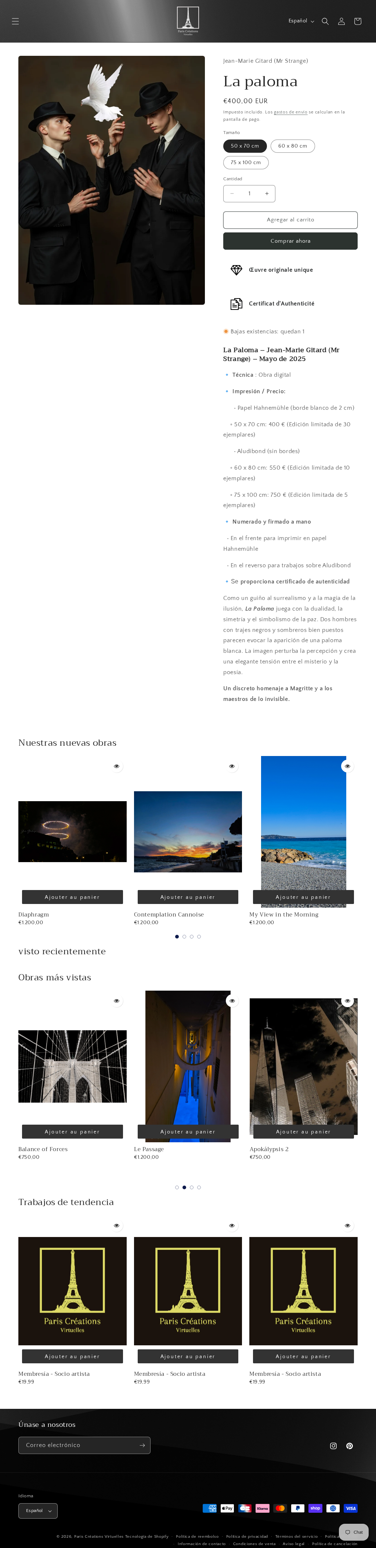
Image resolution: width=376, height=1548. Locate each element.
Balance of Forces (43, 1149)
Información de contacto (202, 1544)
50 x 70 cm (245, 146)
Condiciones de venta (254, 1544)
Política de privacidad (247, 1536)
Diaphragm (33, 914)
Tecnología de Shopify (147, 1536)
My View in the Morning (283, 914)
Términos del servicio (296, 1536)
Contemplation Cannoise (169, 914)
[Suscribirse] (142, 1445)
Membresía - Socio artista (54, 1374)
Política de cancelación (335, 1544)
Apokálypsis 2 (269, 1149)
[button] (15, 21)
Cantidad (232, 178)
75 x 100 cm (246, 163)
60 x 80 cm (292, 146)
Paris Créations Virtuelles (99, 1536)
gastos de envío (291, 112)
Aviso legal (294, 1544)
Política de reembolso (197, 1536)
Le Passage (149, 1149)
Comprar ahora (291, 241)
